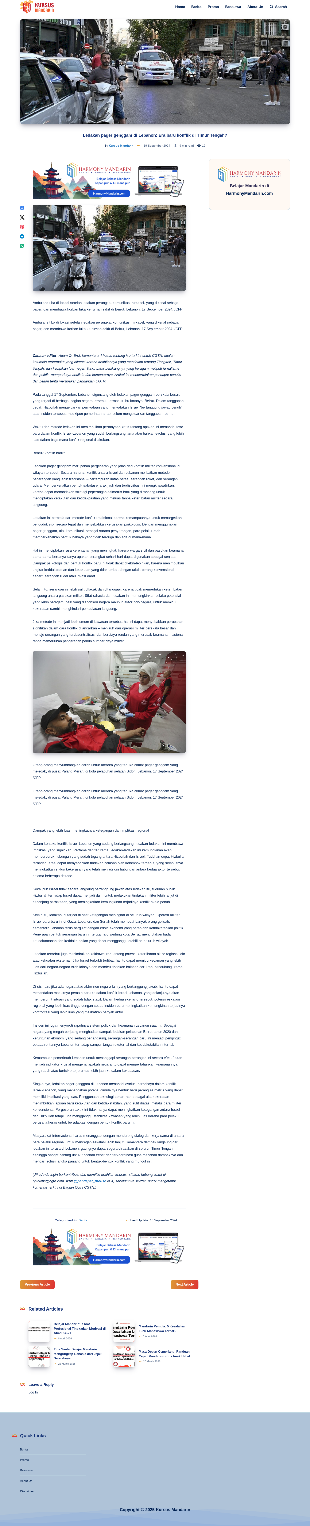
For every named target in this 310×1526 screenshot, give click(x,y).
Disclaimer (27, 1491)
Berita (196, 7)
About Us (255, 7)
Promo (213, 7)
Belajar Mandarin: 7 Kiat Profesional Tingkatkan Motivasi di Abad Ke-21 (80, 1328)
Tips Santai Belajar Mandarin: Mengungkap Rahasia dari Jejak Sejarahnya (77, 1353)
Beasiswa (233, 7)
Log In (33, 1392)
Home (180, 7)
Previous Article (37, 1284)
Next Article (184, 1284)
